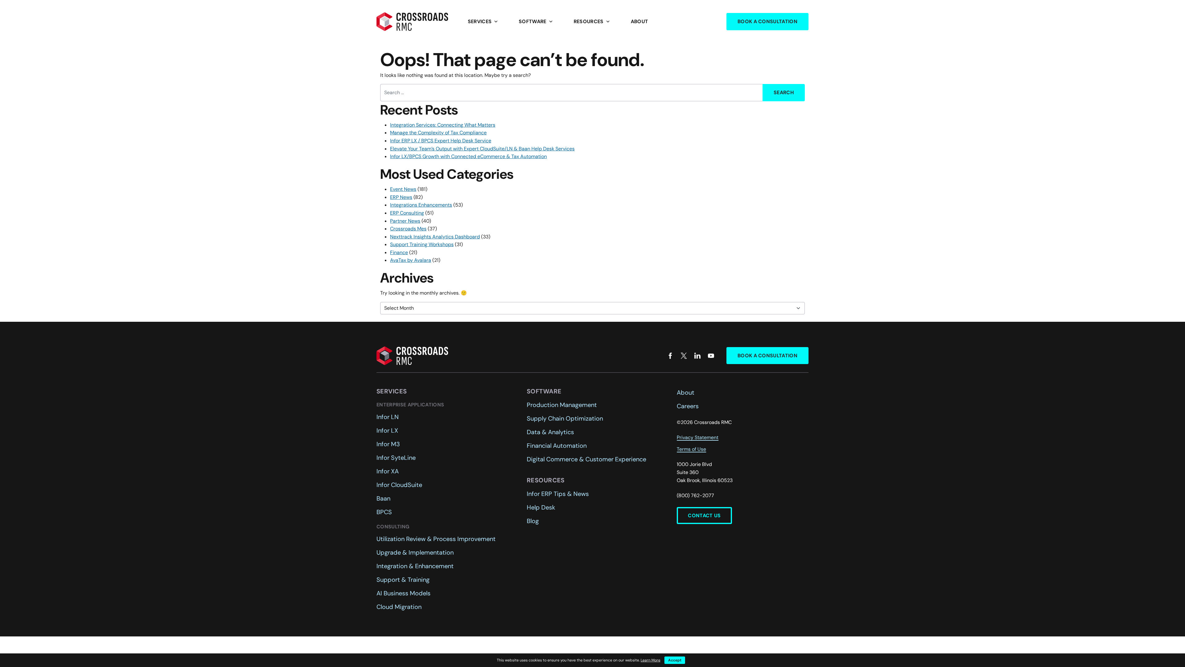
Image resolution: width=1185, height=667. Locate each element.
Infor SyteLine (396, 458)
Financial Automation (557, 446)
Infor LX (387, 430)
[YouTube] (711, 356)
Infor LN (387, 417)
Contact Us (704, 515)
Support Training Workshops (422, 244)
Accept (674, 660)
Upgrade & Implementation (415, 552)
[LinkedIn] (697, 356)
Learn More (650, 660)
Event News (403, 189)
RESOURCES (592, 22)
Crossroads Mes (408, 228)
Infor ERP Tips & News (558, 494)
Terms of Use (691, 449)
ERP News (401, 197)
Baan (383, 498)
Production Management (562, 405)
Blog (533, 521)
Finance (399, 252)
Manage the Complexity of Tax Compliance (438, 132)
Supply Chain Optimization (565, 418)
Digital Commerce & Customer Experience (586, 459)
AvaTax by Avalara (410, 260)
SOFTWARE (536, 22)
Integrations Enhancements (421, 205)
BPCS (384, 512)
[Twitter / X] (684, 356)
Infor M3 (388, 444)
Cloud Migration (399, 607)
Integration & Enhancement (415, 566)
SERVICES (483, 22)
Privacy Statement (697, 437)
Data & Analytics (550, 432)
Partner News (405, 221)
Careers (688, 406)
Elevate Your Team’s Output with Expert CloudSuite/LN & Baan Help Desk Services (482, 148)
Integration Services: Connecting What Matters (442, 125)
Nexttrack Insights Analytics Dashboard (435, 236)
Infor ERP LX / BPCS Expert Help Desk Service (440, 140)
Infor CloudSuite (399, 485)
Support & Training (403, 580)
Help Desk (541, 507)
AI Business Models (403, 593)
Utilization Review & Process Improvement (436, 539)
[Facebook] (670, 356)
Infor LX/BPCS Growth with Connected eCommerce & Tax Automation (468, 156)
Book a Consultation (767, 21)
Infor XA (387, 471)
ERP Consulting (407, 213)
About (639, 21)
